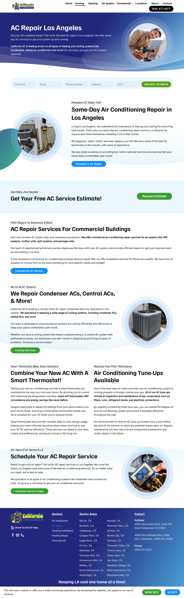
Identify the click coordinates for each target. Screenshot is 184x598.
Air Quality (108, 3)
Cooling (79, 3)
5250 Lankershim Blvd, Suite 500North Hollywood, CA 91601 (153, 524)
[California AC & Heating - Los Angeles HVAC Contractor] (26, 6)
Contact (167, 3)
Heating (93, 3)
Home (68, 3)
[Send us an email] (17, 535)
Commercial (124, 3)
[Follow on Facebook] (12, 535)
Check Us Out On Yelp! (26, 527)
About (154, 3)
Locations (141, 3)
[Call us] (22, 535)
